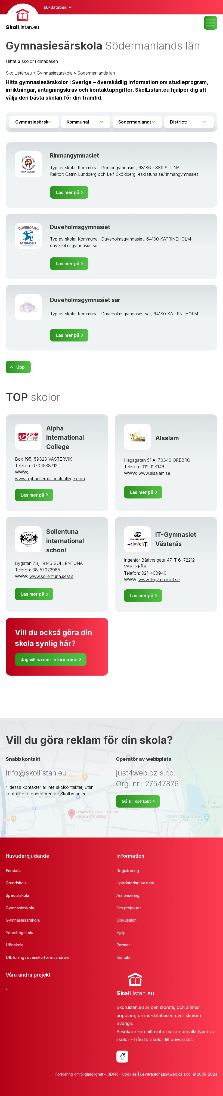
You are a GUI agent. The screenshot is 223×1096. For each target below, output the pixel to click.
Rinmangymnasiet (74, 155)
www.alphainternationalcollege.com (50, 478)
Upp (20, 367)
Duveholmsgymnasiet (80, 227)
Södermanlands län (96, 73)
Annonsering (128, 895)
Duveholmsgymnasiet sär (85, 300)
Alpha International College (65, 437)
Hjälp (121, 932)
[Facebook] (122, 1057)
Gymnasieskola (20, 907)
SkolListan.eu (19, 73)
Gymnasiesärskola (55, 73)
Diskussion (126, 920)
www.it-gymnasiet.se (159, 579)
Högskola (14, 944)
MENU (210, 23)
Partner (123, 944)
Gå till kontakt (136, 801)
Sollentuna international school (65, 541)
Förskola (13, 870)
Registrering (127, 870)
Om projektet (128, 907)
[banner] (23, 18)
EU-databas (55, 7)
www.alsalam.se (154, 473)
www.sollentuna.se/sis (51, 576)
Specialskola (17, 895)
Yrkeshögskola (19, 932)
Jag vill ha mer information (49, 659)
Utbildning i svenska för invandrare (38, 957)
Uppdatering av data (135, 882)
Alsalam (167, 438)
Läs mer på (67, 192)
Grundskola (16, 882)
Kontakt (123, 957)
